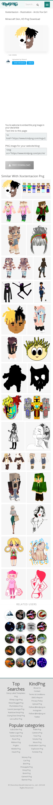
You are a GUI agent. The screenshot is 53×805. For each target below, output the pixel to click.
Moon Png (37, 742)
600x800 (6, 360)
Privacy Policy (37, 701)
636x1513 (7, 449)
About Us (37, 688)
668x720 (6, 418)
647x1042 (7, 598)
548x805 (31, 254)
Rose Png (16, 739)
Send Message (19, 63)
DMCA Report (37, 697)
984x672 (6, 301)
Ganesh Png (26, 776)
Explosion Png (37, 748)
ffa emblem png (15, 706)
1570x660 (27, 197)
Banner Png (26, 779)
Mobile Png (16, 748)
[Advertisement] (26, 94)
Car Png (26, 760)
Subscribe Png (16, 729)
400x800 (32, 333)
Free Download (20, 165)
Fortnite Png (37, 752)
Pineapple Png (26, 767)
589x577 (6, 197)
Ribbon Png (16, 742)
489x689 (32, 391)
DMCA (30, 63)
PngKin (16, 745)
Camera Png (37, 732)
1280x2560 (7, 254)
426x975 (38, 278)
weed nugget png (16, 703)
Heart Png (16, 752)
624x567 (28, 418)
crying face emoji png (16, 715)
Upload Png (37, 704)
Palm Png (37, 729)
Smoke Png (37, 739)
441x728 (31, 533)
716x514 (6, 468)
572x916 (38, 221)
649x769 (6, 333)
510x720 (6, 565)
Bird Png (26, 763)
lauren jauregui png (16, 709)
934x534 (6, 391)
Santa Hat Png (16, 736)
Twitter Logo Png (16, 732)
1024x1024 (7, 533)
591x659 (30, 449)
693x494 (6, 278)
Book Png (26, 773)
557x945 (31, 598)
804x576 (6, 221)
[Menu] (47, 4)
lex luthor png (16, 719)
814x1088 (32, 565)
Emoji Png (26, 770)
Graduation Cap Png (37, 745)
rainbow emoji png (16, 712)
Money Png (26, 757)
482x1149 (39, 301)
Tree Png (37, 736)
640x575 (28, 360)
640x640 (31, 501)
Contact (37, 691)
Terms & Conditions (37, 694)
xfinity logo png (15, 699)
